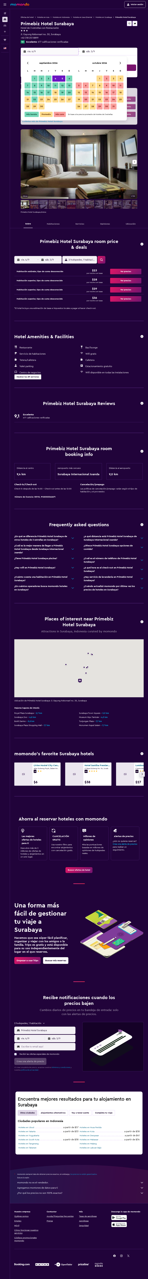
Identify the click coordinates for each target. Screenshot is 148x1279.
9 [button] (41, 85)
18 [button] (55, 92)
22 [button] (34, 99)
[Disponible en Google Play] (119, 1217)
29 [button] (34, 106)
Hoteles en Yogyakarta (28, 1136)
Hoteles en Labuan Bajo (90, 1148)
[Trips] (5, 40)
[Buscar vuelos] (5, 13)
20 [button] (69, 92)
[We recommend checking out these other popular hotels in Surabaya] (142, 754)
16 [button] (41, 92)
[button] (5, 4)
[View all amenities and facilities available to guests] (142, 337)
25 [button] (55, 99)
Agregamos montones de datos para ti (37, 1188)
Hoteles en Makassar (89, 1140)
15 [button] (35, 92)
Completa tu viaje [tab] (103, 1113)
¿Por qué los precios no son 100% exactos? (39, 1193)
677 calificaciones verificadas (53, 42)
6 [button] (69, 78)
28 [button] (27, 106)
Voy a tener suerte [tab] (80, 1113)
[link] (78, 870)
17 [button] (48, 92)
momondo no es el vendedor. (32, 1182)
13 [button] (69, 85)
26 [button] (62, 99)
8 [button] (34, 85)
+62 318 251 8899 (29, 38)
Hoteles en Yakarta (26, 1132)
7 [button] (27, 85)
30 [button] (41, 106)
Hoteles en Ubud (26, 1127)
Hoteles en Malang (88, 1144)
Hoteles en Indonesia (61, 17)
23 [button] (41, 99)
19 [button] (62, 92)
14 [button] (28, 92)
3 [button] (48, 78)
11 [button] (55, 85)
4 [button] (55, 78)
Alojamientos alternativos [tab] (53, 1113)
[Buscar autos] (5, 25)
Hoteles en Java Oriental (82, 17)
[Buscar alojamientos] (5, 19)
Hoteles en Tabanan (27, 1148)
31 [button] (113, 106)
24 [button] (48, 99)
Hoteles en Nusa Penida (90, 1127)
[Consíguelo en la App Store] (119, 1224)
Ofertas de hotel (27, 17)
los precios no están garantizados (83, 1174)
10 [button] (48, 85)
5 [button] (62, 78)
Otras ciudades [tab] (27, 1113)
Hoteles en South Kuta (28, 1140)
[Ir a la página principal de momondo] (19, 4)
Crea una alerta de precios (125, 844)
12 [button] (62, 85)
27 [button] (69, 99)
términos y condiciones (61, 1067)
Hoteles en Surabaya (104, 17)
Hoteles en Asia (43, 17)
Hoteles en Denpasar (89, 1136)
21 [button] (28, 99)
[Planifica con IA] (5, 32)
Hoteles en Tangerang (28, 1144)
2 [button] (41, 78)
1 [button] (34, 78)
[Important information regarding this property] (142, 451)
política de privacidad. (30, 1070)
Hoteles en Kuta (87, 1132)
